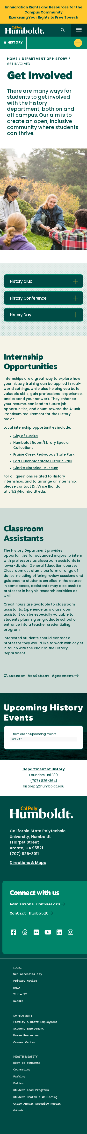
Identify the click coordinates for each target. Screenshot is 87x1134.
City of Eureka (25, 436)
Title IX (20, 994)
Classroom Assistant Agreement (39, 675)
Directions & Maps (28, 863)
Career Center (24, 1042)
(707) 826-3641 (43, 781)
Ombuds (18, 1110)
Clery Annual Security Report (37, 1103)
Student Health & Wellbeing (35, 1097)
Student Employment (28, 1028)
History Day (20, 315)
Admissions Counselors (35, 904)
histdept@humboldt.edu (43, 786)
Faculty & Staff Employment (35, 1022)
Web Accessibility (27, 974)
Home (12, 59)
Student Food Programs (31, 1090)
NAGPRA (18, 1001)
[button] (63, 30)
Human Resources (26, 1035)
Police (18, 1083)
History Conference (28, 298)
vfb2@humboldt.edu (26, 492)
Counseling (21, 1069)
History (15, 43)
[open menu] (79, 30)
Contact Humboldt (29, 913)
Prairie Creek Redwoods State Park (43, 455)
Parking (19, 1076)
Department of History (44, 59)
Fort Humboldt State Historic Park (42, 461)
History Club (21, 282)
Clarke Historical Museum (35, 468)
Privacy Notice (25, 980)
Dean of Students (26, 1062)
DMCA (16, 987)
